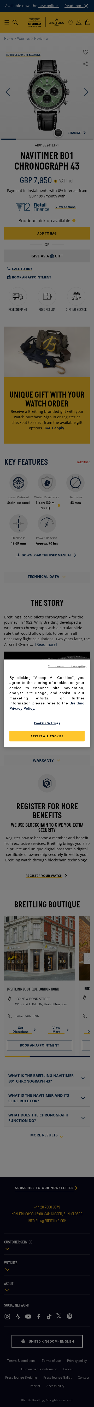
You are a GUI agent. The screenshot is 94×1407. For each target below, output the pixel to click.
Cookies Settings (47, 723)
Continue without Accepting (67, 666)
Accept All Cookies (47, 736)
